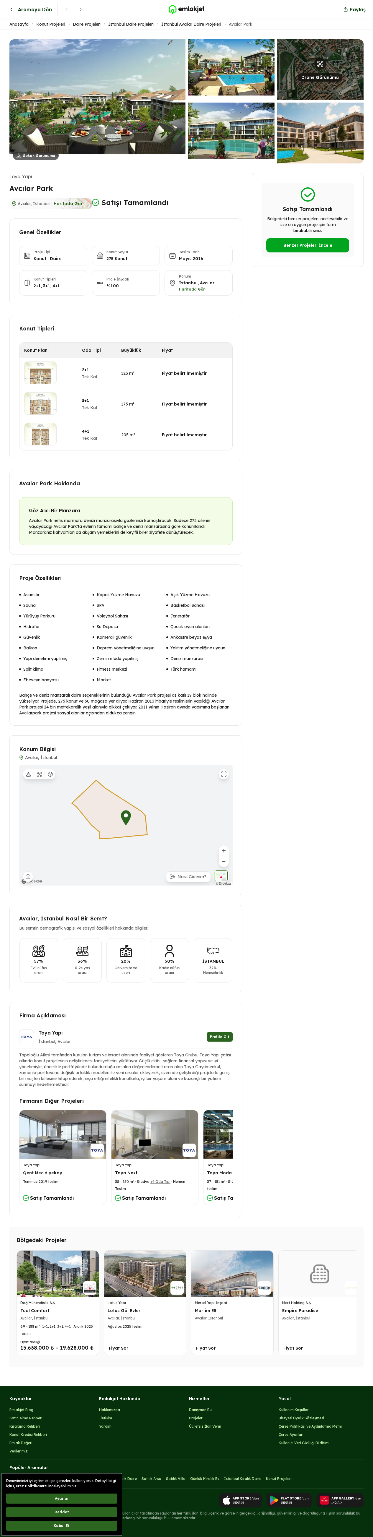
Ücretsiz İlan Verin (205, 1426)
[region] (126, 825)
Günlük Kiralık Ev (204, 1478)
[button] (186, 101)
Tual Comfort (34, 1310)
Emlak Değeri (20, 1443)
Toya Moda (219, 1173)
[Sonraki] (80, 9)
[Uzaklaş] (223, 861)
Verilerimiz (18, 1451)
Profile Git (219, 1037)
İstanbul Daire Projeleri (131, 24)
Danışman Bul (201, 1410)
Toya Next (126, 1173)
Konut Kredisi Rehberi (28, 1434)
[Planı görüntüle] (40, 372)
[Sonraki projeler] (350, 1304)
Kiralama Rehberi (24, 1426)
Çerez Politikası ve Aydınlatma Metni (310, 1426)
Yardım (105, 1426)
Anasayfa (19, 24)
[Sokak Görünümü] (28, 774)
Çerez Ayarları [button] (291, 1434)
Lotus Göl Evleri (125, 1310)
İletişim (105, 1418)
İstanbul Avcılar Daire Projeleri (191, 24)
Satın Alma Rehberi (25, 1418)
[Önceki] (66, 9)
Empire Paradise (300, 1310)
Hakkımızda (109, 1410)
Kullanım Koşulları (294, 1410)
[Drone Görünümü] (39, 774)
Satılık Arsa (151, 1478)
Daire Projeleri (87, 24)
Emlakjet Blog (21, 1410)
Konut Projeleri (50, 24)
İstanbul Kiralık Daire (242, 1478)
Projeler (196, 1418)
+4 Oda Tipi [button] (160, 1181)
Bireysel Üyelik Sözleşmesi (301, 1418)
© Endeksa (223, 883)
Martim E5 (205, 1310)
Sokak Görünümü (39, 155)
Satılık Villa (175, 1478)
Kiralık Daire (126, 1478)
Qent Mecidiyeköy (42, 1173)
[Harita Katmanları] (221, 875)
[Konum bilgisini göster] (28, 876)
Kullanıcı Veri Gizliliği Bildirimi (304, 1443)
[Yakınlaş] (223, 850)
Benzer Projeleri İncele (307, 245)
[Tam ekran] (223, 774)
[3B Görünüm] (50, 774)
